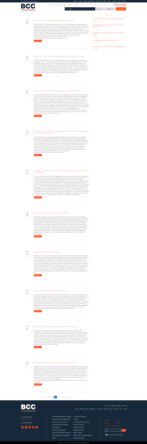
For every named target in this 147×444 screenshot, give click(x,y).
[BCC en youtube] (120, 4)
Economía (76, 419)
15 (49, 397)
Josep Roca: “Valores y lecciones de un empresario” (50, 291)
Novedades (51, 4)
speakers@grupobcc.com (27, 418)
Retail (53, 438)
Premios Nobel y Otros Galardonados (61, 435)
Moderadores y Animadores (58, 430)
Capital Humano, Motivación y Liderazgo (61, 416)
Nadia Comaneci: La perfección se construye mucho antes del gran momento (108, 33)
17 (55, 397)
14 (46, 397)
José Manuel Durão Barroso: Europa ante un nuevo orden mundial (108, 18)
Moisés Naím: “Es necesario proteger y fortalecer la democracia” (54, 362)
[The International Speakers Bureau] (29, 7)
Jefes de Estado (56, 427)
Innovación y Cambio (78, 424)
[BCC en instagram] (122, 4)
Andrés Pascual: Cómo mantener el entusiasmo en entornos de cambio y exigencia (107, 25)
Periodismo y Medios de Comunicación (61, 432)
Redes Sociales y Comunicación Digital (83, 435)
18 (58, 397)
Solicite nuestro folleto (97, 4)
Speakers (70, 4)
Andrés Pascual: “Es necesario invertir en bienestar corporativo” (54, 20)
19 (61, 397)
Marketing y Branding (79, 427)
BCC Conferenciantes (61, 4)
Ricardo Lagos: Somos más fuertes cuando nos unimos (51, 213)
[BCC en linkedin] (125, 4)
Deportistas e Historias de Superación (61, 419)
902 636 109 (27, 417)
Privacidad (117, 423)
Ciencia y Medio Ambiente (80, 416)
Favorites (121, 9)
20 (64, 397)
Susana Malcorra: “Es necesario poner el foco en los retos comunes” (55, 326)
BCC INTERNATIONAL (26, 422)
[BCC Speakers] (28, 408)
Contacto (75, 4)
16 (52, 397)
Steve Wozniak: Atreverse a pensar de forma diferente (105, 40)
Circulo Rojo (77, 442)
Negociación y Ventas (79, 430)
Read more (37, 40)
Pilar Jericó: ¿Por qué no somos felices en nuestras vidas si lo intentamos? (57, 91)
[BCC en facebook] (118, 4)
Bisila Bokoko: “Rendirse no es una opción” (47, 252)
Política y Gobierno (78, 432)
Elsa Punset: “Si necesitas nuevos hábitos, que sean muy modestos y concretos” (59, 56)
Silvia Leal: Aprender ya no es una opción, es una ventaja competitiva (108, 46)
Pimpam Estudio (85, 442)
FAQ (116, 425)
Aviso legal (107, 420)
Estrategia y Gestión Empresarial (81, 422)
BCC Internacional (84, 4)
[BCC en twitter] (115, 4)
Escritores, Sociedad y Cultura (59, 422)
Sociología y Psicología (79, 438)
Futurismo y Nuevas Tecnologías (60, 424)
